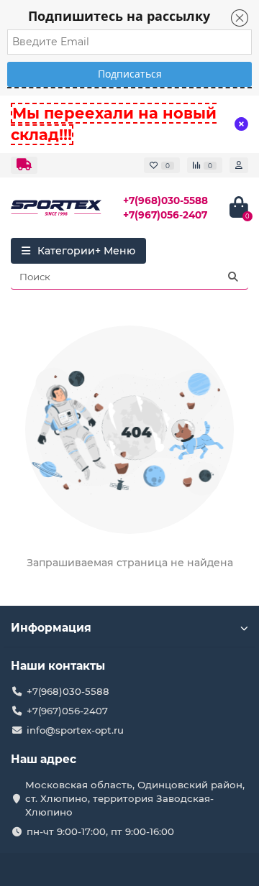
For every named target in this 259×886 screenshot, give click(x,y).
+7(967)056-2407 (165, 215)
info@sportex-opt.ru (75, 730)
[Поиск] (233, 276)
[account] (239, 165)
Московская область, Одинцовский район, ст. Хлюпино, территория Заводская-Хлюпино (135, 798)
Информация (51, 627)
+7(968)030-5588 (165, 200)
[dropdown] (24, 165)
